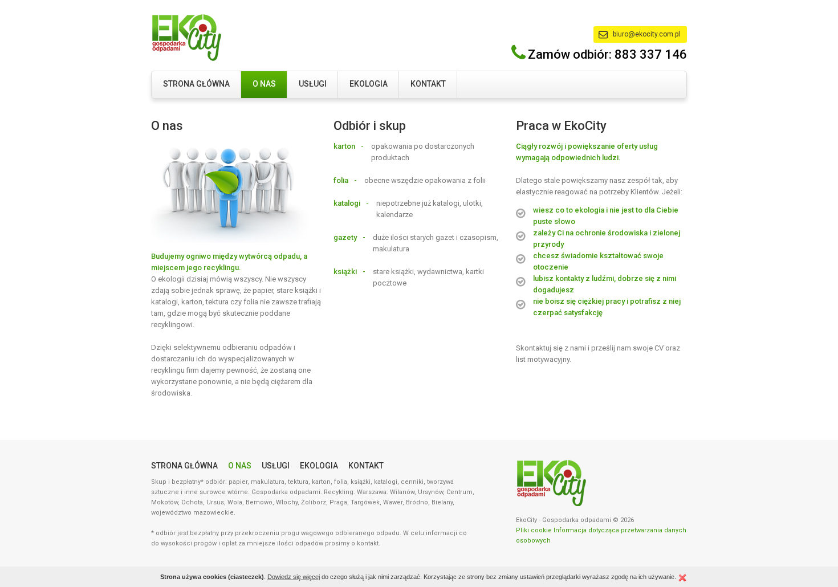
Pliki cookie (534, 530)
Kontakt (428, 83)
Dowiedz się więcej (293, 576)
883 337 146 (651, 54)
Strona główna (196, 83)
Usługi (313, 83)
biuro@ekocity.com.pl (646, 34)
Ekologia (368, 83)
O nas (264, 83)
